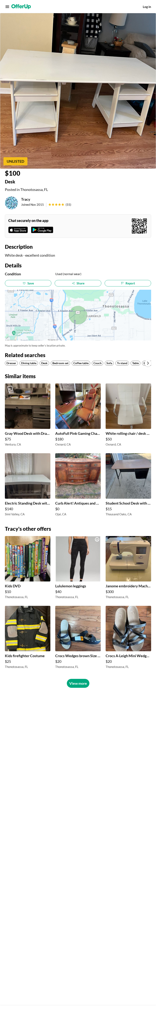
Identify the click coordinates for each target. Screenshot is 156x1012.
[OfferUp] (21, 6)
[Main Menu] (7, 6)
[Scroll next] (148, 363)
